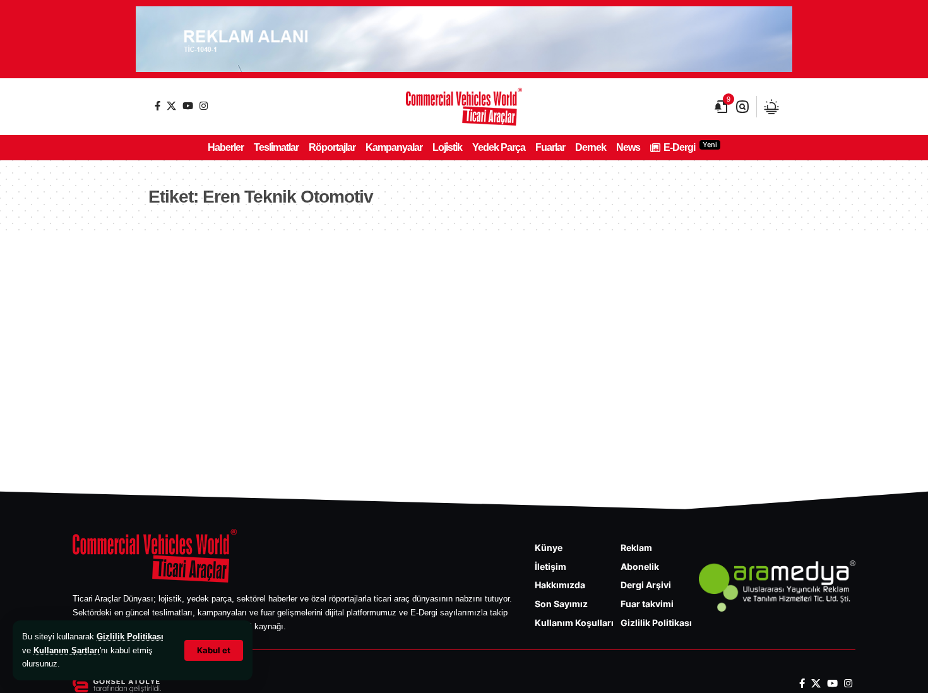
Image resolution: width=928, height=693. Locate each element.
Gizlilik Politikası (130, 636)
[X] (171, 105)
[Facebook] (158, 105)
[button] (213, 650)
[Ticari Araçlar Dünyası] (464, 107)
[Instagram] (203, 105)
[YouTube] (187, 105)
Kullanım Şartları (66, 650)
